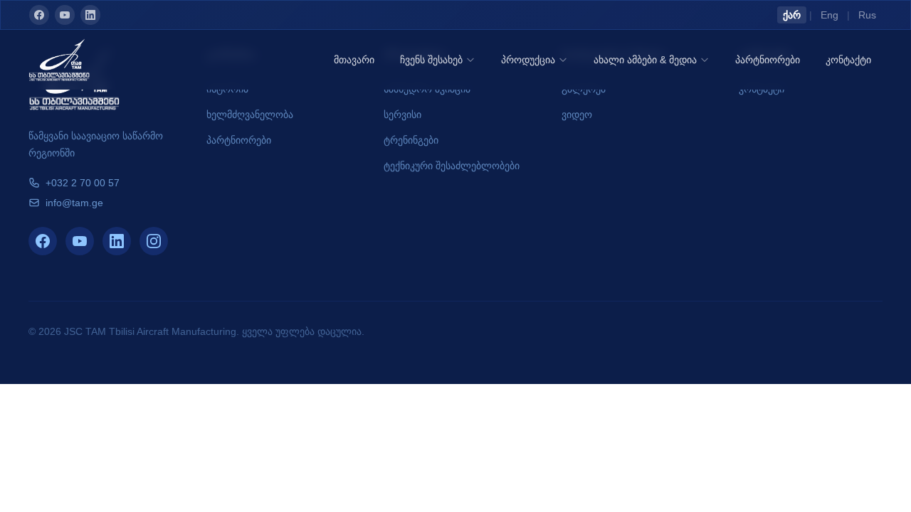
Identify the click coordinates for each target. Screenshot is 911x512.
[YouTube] (65, 15)
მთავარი (354, 59)
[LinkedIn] (90, 15)
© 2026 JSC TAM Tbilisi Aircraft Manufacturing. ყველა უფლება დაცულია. (196, 331)
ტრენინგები (411, 140)
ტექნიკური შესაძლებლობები (452, 165)
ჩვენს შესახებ (431, 59)
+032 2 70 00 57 (83, 182)
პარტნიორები (767, 59)
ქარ (792, 15)
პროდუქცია (528, 59)
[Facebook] (39, 15)
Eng (829, 15)
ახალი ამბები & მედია (645, 59)
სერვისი (402, 114)
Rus (867, 15)
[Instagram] (153, 241)
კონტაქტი (848, 59)
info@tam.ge (74, 202)
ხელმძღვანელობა (249, 114)
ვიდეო (577, 114)
